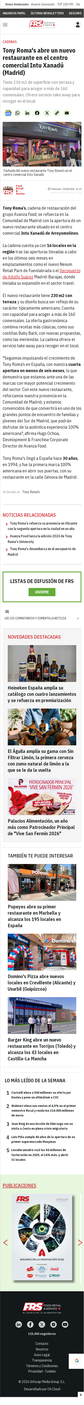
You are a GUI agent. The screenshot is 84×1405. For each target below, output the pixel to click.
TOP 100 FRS (65, 4)
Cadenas (10, 42)
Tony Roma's (31, 492)
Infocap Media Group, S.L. (47, 1381)
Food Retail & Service (20, 190)
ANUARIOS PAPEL (14, 13)
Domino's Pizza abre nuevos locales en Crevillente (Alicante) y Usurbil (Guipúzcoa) (42, 982)
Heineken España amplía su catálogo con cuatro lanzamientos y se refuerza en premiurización (42, 694)
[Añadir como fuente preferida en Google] (76, 1361)
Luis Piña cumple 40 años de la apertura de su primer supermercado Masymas (40, 1139)
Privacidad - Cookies (42, 1371)
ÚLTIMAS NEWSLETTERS (47, 13)
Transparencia (42, 1360)
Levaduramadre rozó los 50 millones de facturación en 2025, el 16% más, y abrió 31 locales (37, 1155)
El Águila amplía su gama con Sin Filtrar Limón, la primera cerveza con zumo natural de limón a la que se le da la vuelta (40, 760)
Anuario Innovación (43, 4)
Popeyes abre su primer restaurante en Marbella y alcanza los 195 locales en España (34, 916)
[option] (42, 1237)
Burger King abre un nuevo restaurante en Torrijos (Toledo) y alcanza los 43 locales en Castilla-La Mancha (42, 1049)
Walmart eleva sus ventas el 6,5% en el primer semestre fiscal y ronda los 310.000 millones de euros (41, 1110)
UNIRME (42, 591)
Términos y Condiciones (42, 1366)
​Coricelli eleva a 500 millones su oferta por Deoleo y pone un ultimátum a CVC (38, 1094)
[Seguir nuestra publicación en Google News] (8, 113)
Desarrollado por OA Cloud (42, 1389)
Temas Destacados (17, 4)
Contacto (41, 1343)
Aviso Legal (42, 1355)
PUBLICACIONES (19, 1185)
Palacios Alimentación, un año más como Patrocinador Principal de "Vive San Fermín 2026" (41, 827)
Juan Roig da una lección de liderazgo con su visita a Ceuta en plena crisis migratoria (39, 1125)
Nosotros (42, 1349)
